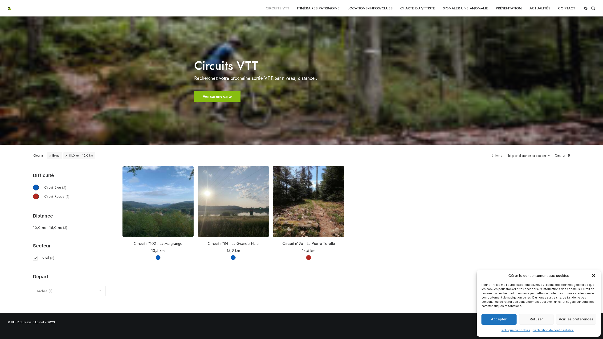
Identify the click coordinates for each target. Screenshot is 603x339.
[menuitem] (277, 8)
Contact (566, 8)
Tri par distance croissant (526, 155)
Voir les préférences (576, 319)
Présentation (509, 8)
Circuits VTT (277, 8)
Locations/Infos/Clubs (369, 8)
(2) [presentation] (64, 187)
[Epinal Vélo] (9, 8)
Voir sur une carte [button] (217, 96)
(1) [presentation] (67, 196)
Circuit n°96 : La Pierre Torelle (308, 243)
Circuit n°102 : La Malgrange (158, 243)
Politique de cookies (515, 330)
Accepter (499, 319)
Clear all (38, 155)
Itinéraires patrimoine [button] (318, 8)
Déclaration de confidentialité (553, 330)
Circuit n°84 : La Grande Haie (233, 243)
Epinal (56, 155)
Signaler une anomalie (465, 8)
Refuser (536, 319)
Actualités (540, 8)
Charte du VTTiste (417, 8)
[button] (593, 275)
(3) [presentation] (65, 227)
